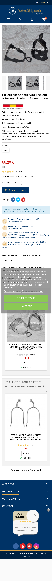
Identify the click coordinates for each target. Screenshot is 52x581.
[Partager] (13, 199)
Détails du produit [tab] (33, 255)
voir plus (29, 533)
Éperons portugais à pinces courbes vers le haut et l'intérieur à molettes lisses (26, 437)
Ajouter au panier (15, 190)
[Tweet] (18, 199)
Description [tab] (9, 255)
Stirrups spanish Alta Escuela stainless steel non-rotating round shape (26, 347)
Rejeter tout (26, 298)
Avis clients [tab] (9, 260)
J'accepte (26, 306)
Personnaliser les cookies (32, 291)
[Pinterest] (23, 199)
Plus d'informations (12, 291)
